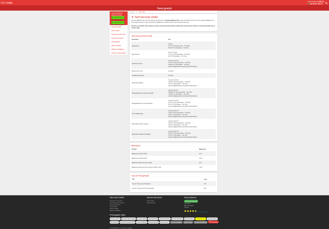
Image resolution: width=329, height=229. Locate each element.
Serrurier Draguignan (176, 222)
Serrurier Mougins (212, 218)
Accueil (132, 12)
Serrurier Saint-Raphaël (201, 222)
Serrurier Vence (164, 222)
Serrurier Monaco (200, 218)
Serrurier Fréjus (188, 222)
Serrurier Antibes (115, 218)
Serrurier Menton (189, 218)
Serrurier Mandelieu (177, 218)
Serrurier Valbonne (141, 222)
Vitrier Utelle (150, 201)
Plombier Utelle (151, 203)
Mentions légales (189, 205)
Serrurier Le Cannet (165, 218)
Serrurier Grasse (153, 218)
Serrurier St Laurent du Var (127, 222)
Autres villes (213, 222)
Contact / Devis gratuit (191, 201)
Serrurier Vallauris (153, 222)
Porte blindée (113, 206)
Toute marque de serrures (117, 203)
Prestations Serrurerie (116, 201)
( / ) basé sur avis (203, 212)
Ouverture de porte (115, 204)
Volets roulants (114, 208)
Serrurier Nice (114, 222)
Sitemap (186, 207)
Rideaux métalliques (115, 210)
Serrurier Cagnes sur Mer (128, 218)
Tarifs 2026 (141, 12)
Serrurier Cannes (142, 218)
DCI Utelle (7, 2)
